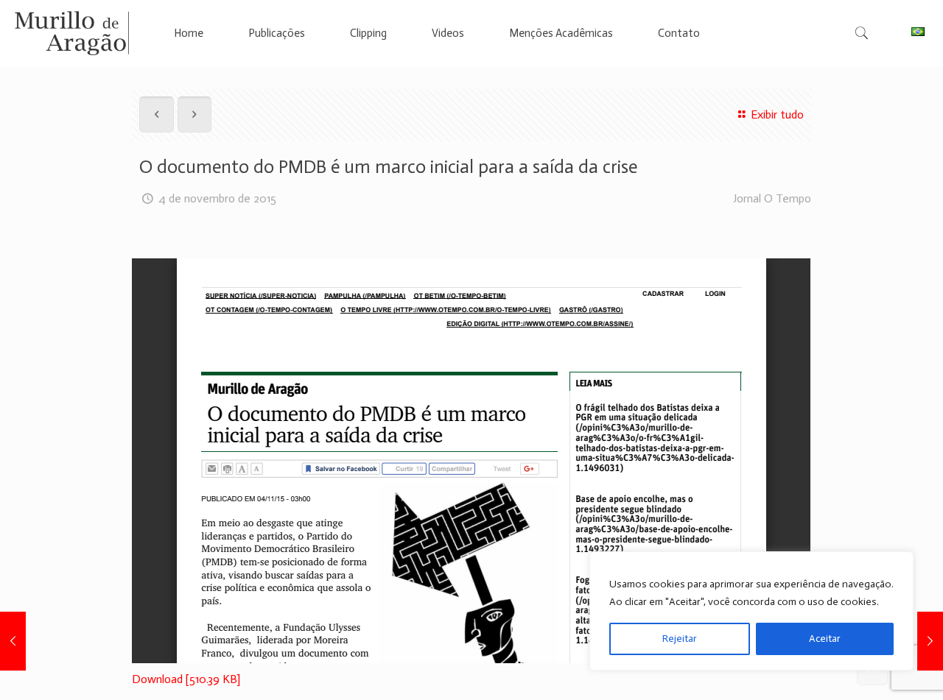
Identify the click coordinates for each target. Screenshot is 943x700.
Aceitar (825, 638)
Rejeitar (679, 638)
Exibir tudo (777, 114)
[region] (751, 611)
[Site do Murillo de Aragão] (72, 33)
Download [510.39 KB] (186, 679)
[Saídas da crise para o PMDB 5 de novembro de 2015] (930, 641)
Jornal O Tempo (772, 198)
